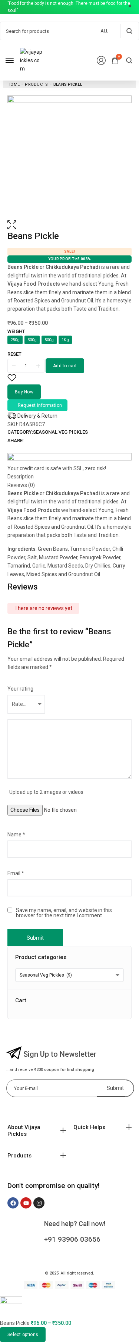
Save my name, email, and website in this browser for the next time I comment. (64, 913)
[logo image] (31, 60)
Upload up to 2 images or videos (46, 792)
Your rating (20, 689)
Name (16, 834)
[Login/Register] (101, 60)
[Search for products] (129, 31)
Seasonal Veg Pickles (60, 432)
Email (15, 873)
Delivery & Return (37, 416)
